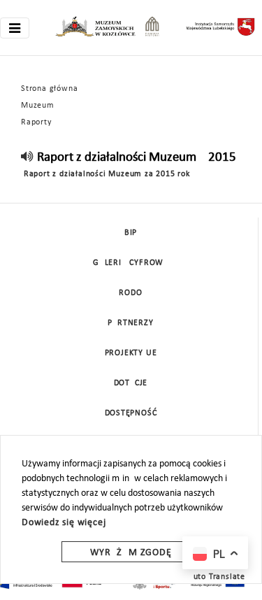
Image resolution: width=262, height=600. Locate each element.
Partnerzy (130, 323)
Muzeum (37, 105)
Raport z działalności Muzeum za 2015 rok (105, 174)
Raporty (36, 122)
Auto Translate (216, 577)
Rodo (130, 293)
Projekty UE (131, 353)
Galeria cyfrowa (130, 263)
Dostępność (131, 413)
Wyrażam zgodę (130, 553)
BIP (130, 233)
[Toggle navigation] (14, 27)
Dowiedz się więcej (63, 522)
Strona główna (49, 89)
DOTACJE (131, 383)
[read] (27, 157)
